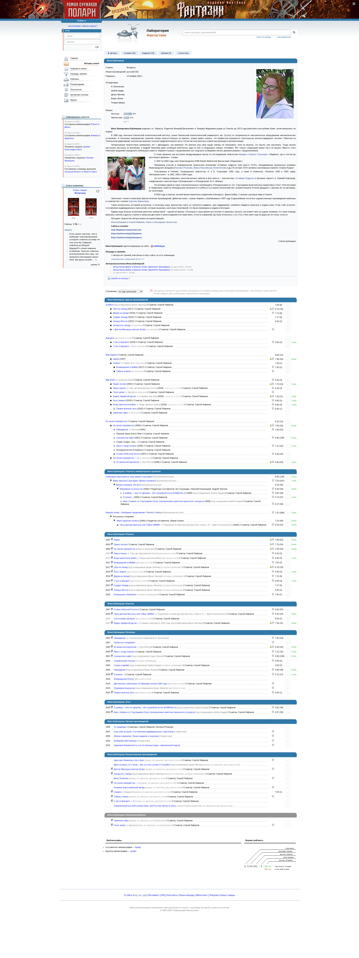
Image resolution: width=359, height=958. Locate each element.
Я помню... (128, 497)
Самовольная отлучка (124, 661)
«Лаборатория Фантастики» (185, 910)
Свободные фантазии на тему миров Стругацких (129, 476)
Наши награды (187, 895)
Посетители (76, 89)
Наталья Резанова (183, 168)
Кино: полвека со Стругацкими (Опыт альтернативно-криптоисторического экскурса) (163, 501)
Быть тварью (119, 400)
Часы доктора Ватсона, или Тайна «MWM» (140, 525)
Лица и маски (119, 388)
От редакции (120, 727)
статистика (183, 53)
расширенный (284, 37)
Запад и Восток (120, 321)
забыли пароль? (89, 26)
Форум (73, 100)
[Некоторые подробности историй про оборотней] (273, 683)
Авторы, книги (91, 63)
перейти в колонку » (120, 278)
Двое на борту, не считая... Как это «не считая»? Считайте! (142, 765)
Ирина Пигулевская (203, 168)
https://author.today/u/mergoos (126, 237)
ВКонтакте (202, 895)
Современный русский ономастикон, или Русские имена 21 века (145, 806)
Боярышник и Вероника (125, 594)
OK (95, 47)
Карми (116, 359)
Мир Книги (110, 380)
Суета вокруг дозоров (124, 618)
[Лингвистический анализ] (270, 309)
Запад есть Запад (121, 325)
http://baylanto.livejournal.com (126, 230)
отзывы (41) (130, 53)
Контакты (172, 895)
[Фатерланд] (73, 215)
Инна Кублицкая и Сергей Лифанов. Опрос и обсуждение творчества (144, 222)
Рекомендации (77, 84)
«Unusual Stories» (73, 172)
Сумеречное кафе (125, 438)
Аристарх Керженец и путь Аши (129, 760)
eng (136, 895)
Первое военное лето (126, 408)
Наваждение (122, 429)
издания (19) (148, 53)
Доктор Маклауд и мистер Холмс (130, 329)
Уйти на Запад (120, 309)
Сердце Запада (120, 317)
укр (144, 895)
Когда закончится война (124, 404)
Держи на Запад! (121, 313)
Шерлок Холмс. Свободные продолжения (125, 512)
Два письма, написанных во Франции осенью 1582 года (140, 683)
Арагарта (110, 338)
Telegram (214, 895)
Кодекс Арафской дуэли (124, 396)
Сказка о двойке (121, 665)
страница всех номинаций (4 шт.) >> (127, 259)
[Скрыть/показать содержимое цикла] (111, 480)
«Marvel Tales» (90, 172)
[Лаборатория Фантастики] (129, 33)
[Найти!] (294, 32)
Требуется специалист (124, 642)
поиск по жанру (263, 37)
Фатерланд (80, 193)
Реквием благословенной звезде (129, 787)
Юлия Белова (219, 168)
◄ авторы (112, 53)
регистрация (74, 26)
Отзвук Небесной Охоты (128, 454)
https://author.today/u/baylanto (126, 233)
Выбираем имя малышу (125, 741)
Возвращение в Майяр (127, 367)
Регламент (153, 895)
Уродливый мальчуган (124, 688)
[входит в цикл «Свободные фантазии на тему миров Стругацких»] (112, 674)
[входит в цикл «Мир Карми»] (112, 540)
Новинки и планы (78, 68)
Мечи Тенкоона (121, 778)
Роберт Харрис (80, 190)
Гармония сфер (120, 413)
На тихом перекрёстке (116, 421)
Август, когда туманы (126, 446)
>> (96, 260)
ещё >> (126, 122)
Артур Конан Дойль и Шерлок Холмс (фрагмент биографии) (141, 267)
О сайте (128, 895)
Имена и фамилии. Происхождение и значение (136, 736)
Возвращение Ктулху (124, 679)
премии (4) (166, 53)
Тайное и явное (123, 371)
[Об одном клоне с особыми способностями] (273, 688)
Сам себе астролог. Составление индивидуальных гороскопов (143, 731)
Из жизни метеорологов (127, 462)
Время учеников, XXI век (128, 485)
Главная (74, 58)
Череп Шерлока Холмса (127, 521)
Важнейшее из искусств (131, 489)
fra (140, 895)
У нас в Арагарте (121, 342)
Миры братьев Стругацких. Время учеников (134, 481)
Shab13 (68, 230)
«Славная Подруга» (244, 178)
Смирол (116, 363)
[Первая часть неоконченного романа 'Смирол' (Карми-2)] (273, 367)
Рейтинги (74, 79)
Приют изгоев (119, 384)
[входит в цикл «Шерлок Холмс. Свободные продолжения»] (112, 614)
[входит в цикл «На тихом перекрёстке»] (112, 549)
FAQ (163, 895)
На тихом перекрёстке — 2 (126, 458)
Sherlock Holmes (154, 512)
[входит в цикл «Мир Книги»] (112, 544)
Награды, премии (78, 74)
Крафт (138, 847)
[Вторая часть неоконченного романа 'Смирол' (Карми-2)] (273, 371)
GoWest (109, 305)
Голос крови (118, 392)
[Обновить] (98, 192)
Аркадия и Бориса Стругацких (253, 154)
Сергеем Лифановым (139, 201)
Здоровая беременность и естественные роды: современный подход (147, 745)
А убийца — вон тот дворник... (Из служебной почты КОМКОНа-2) (154, 493)
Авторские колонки (79, 95)
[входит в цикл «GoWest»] (112, 567)
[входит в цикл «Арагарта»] (112, 581)
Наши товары (227, 895)
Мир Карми (111, 355)
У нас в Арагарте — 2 (123, 346)
